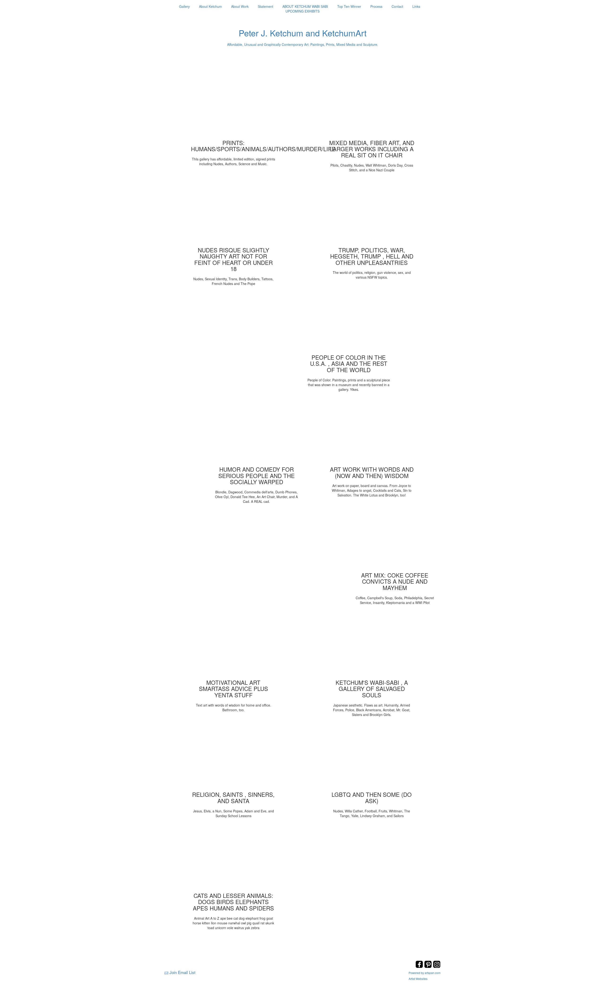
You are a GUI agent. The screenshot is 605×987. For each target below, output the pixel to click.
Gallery (184, 6)
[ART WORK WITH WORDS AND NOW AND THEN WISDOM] (371, 431)
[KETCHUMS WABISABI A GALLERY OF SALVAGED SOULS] (371, 645)
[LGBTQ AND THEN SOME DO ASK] (371, 757)
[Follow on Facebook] (419, 967)
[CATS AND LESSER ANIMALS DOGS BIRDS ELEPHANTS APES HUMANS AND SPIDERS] (233, 858)
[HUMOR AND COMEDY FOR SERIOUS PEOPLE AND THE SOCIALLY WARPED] (256, 431)
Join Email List (182, 972)
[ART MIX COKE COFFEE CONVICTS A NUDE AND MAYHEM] (394, 537)
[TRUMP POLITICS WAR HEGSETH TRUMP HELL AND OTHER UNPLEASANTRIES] (371, 212)
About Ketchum (210, 6)
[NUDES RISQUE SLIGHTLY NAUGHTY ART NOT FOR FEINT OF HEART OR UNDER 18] (233, 212)
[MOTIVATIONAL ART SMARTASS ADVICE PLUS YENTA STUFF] (233, 645)
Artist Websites (418, 979)
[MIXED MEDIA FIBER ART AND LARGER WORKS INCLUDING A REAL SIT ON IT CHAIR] (371, 105)
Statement (265, 6)
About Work (240, 6)
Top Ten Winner (349, 6)
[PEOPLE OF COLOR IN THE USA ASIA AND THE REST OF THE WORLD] (348, 319)
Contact (397, 6)
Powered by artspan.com (425, 973)
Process (376, 6)
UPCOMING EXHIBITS (302, 11)
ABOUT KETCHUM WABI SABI (305, 6)
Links (416, 6)
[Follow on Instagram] (437, 967)
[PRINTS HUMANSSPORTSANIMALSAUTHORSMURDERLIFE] (233, 105)
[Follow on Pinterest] (428, 967)
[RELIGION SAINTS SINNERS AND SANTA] (233, 757)
